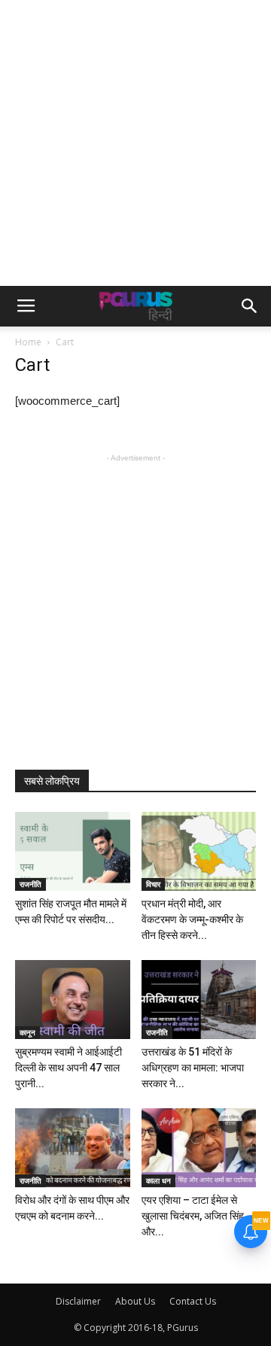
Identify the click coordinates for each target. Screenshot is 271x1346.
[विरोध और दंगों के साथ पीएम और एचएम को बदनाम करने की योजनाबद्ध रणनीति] (72, 1147)
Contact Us (192, 1301)
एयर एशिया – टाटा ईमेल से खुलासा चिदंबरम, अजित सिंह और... (193, 1216)
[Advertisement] (135, 143)
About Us (135, 1301)
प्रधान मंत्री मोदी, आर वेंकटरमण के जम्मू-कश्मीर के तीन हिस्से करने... (192, 919)
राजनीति (30, 884)
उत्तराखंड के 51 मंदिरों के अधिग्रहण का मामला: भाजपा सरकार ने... (193, 1067)
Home (28, 342)
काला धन (158, 1180)
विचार (153, 884)
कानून (27, 1032)
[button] (250, 306)
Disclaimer (78, 1301)
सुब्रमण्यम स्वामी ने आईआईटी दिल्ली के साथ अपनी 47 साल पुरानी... (68, 1067)
